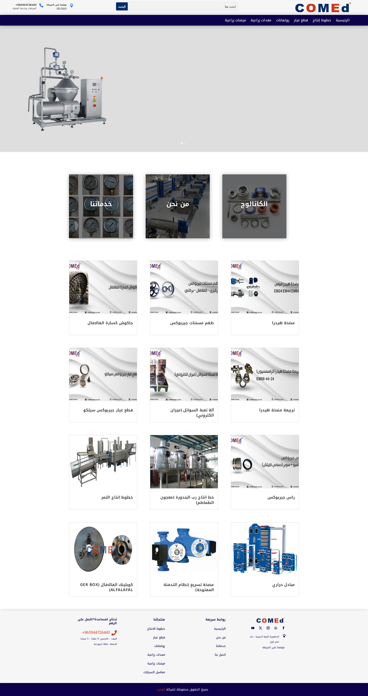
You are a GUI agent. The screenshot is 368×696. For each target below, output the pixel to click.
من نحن (177, 204)
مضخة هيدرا (283, 323)
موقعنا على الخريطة (273, 647)
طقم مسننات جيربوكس (192, 323)
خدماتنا (101, 204)
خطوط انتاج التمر (117, 497)
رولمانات (282, 20)
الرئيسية (343, 20)
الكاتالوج (254, 204)
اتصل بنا (220, 655)
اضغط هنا (62, 8)
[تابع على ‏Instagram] (268, 628)
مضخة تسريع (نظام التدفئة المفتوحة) (189, 587)
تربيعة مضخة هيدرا (277, 410)
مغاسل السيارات (154, 672)
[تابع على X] (260, 628)
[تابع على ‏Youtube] (253, 628)
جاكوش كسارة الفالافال (110, 323)
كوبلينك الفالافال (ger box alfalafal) (106, 587)
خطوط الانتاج (156, 629)
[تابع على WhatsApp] (276, 628)
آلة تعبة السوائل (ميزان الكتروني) (192, 413)
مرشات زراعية (235, 20)
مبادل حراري (283, 584)
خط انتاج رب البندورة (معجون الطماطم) (187, 500)
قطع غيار (301, 20)
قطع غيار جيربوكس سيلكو (108, 410)
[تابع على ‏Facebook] (283, 628)
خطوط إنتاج (322, 20)
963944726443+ (96, 632)
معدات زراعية (261, 20)
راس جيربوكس (281, 497)
